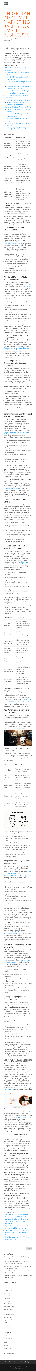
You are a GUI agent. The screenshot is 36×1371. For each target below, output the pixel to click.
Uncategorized (24, 39)
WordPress (19, 1369)
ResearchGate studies (11, 488)
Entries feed (8, 1348)
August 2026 (8, 1291)
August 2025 (8, 1322)
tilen (7, 39)
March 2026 (8, 1304)
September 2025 (9, 1320)
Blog (5, 1335)
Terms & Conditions (11, 1362)
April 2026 (7, 1301)
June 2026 (7, 1296)
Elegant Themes (19, 1367)
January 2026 (8, 1309)
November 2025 (9, 1314)
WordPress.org (9, 1353)
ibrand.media (21, 1117)
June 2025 (7, 1328)
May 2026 (7, 1298)
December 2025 (9, 1312)
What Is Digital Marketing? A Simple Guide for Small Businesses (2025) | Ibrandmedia (17, 1233)
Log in (6, 1345)
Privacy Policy (24, 1362)
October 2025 (8, 1317)
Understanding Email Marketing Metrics (18, 107)
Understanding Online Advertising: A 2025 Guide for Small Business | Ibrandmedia (17, 1221)
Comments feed (9, 1351)
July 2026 (7, 1293)
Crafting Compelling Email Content (18, 100)
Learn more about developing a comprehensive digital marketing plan (18, 873)
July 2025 (7, 1325)
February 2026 (9, 1306)
